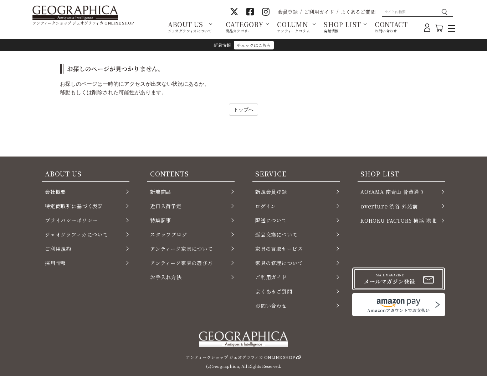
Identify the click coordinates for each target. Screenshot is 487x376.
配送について (271, 220)
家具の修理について (279, 262)
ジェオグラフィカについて (76, 234)
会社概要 (55, 191)
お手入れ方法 (166, 277)
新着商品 (160, 191)
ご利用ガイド (319, 11)
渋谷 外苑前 (388, 206)
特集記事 (160, 220)
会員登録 (288, 11)
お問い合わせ (271, 305)
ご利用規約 (58, 248)
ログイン (265, 206)
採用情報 (55, 262)
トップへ (243, 109)
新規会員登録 (271, 191)
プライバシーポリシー (71, 220)
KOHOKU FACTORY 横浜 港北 (398, 220)
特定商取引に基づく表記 (74, 206)
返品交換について (276, 234)
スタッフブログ (168, 234)
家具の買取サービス (279, 248)
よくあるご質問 (357, 11)
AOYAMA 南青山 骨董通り (392, 191)
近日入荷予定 (166, 206)
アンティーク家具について (181, 248)
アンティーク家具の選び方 (181, 262)
